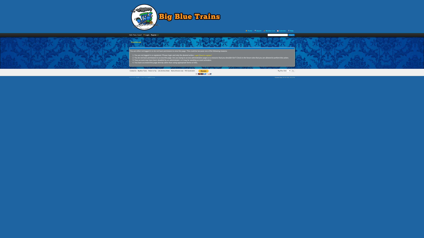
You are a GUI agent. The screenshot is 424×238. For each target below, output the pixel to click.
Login (147, 35)
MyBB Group (151, 77)
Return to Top (152, 71)
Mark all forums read (177, 71)
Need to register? (206, 55)
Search (258, 31)
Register (154, 35)
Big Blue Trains (142, 71)
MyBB (137, 77)
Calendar (282, 31)
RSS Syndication (190, 71)
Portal (250, 31)
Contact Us (133, 71)
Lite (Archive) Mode (164, 71)
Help (291, 31)
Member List (270, 31)
